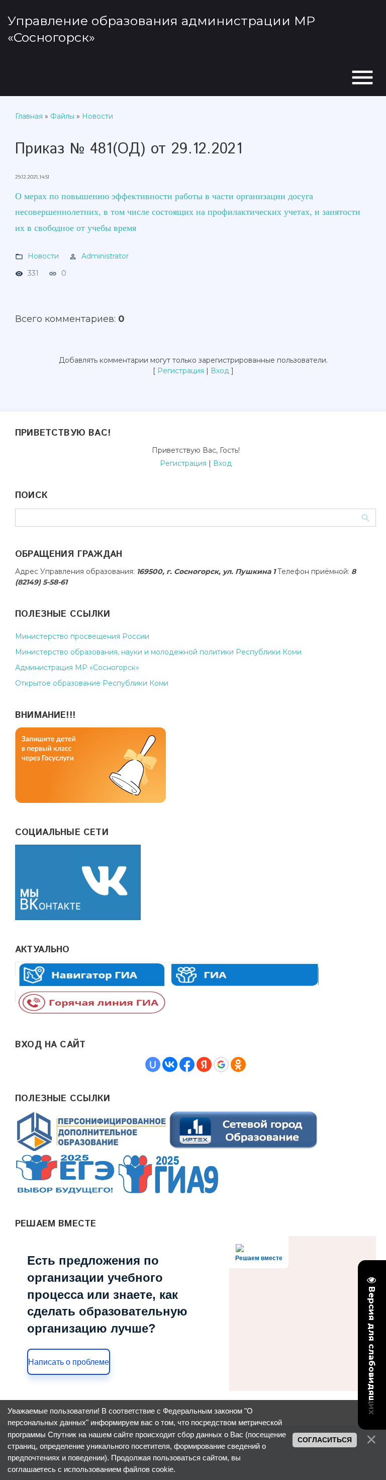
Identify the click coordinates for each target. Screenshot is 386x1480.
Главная (29, 116)
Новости (97, 116)
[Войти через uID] (152, 1064)
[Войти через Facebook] (187, 1064)
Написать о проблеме (68, 1362)
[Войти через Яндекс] (204, 1064)
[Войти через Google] (221, 1064)
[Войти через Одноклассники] (238, 1064)
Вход (220, 370)
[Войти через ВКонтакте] (169, 1064)
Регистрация (180, 370)
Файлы (62, 116)
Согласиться (325, 1440)
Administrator (105, 256)
